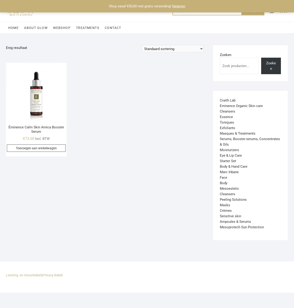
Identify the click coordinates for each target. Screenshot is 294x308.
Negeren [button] (178, 6)
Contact (113, 28)
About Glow (36, 28)
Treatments (87, 28)
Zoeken (225, 55)
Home (13, 28)
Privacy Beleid (53, 275)
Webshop (62, 28)
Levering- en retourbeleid (23, 275)
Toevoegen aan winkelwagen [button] (36, 148)
